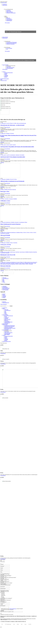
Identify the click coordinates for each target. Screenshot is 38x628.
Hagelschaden (8, 66)
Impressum (4, 301)
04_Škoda (10, 123)
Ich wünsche (2, 592)
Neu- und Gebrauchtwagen (8, 315)
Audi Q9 (14, 144)
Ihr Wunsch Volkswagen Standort (5, 575)
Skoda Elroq (10, 189)
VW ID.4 (27, 232)
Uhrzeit (1, 603)
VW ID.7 (34, 232)
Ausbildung (6, 75)
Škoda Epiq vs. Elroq (4, 191)
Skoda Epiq (14, 189)
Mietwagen (6, 320)
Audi (3, 279)
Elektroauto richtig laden (5, 265)
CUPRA (3, 282)
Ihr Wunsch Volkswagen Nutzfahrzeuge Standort (8, 577)
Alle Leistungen (4, 69)
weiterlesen (2, 130)
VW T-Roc (15, 179)
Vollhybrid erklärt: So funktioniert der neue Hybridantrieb (12, 181)
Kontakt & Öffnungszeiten (8, 72)
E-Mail (1, 568)
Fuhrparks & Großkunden (8, 327)
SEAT (3, 281)
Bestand (5, 316)
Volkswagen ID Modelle (5, 235)
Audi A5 (5, 144)
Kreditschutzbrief (9, 20)
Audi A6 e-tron (29, 262)
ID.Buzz (25, 222)
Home (30, 263)
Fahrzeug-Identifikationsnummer (5, 584)
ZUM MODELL (3, 353)
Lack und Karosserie (9, 68)
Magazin (5, 340)
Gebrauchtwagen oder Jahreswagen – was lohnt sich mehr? (12, 125)
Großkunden (4, 286)
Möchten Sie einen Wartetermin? (5, 600)
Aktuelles (3, 297)
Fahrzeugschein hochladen (4, 590)
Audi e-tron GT (34, 262)
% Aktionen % (6, 317)
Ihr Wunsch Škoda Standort (4, 581)
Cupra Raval (11, 198)
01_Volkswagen (2, 123)
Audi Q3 (8, 144)
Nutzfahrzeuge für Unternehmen (11, 43)
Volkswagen (4, 277)
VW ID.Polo (12, 133)
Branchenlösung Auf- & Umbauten (9, 328)
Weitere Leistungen (7, 319)
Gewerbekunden (21, 222)
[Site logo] (3, 2)
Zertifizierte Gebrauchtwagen (10, 12)
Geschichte (6, 76)
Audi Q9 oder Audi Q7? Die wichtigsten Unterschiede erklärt (12, 156)
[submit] (0, 563)
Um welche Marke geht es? (4, 573)
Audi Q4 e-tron (2, 263)
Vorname (2, 564)
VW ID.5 (31, 232)
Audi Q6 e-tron (8, 263)
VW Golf (11, 179)
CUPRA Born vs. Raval (5, 200)
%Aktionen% (8, 10)
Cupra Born (6, 198)
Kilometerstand (3, 588)
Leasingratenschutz (9, 19)
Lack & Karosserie (5, 289)
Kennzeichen (2, 586)
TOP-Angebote (7, 22)
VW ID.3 (24, 232)
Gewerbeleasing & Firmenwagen (11, 42)
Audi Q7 (11, 144)
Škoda (3, 280)
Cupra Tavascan (21, 263)
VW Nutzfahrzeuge (5, 278)
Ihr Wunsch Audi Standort (4, 579)
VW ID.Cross (2, 233)
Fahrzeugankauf (8, 18)
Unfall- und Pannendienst (10, 67)
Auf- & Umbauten (9, 48)
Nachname (2, 566)
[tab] (2, 624)
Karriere (5, 74)
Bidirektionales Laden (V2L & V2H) (7, 254)
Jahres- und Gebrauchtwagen (21, 123)
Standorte (5, 73)
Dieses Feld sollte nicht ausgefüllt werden (6, 611)
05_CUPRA (14, 123)
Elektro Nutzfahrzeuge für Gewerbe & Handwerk (10, 224)
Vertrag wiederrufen (3, 304)
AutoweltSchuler (7, 127)
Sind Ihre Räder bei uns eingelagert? (6, 598)
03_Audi (7, 123)
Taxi (7, 49)
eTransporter (16, 222)
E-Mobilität (7, 133)
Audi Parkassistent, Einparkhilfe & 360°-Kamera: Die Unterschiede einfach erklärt (17, 146)
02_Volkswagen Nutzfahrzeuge (5, 222)
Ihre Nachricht (2, 605)
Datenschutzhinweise (5, 302)
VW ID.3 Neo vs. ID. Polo (5, 244)
